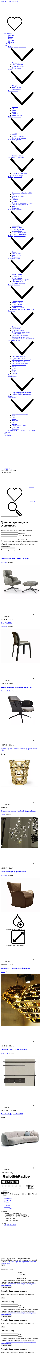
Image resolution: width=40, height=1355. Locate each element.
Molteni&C (4, 562)
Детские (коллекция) (18, 358)
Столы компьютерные (19, 232)
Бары (13, 194)
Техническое (16, 328)
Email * (20, 1336)
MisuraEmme (5, 1053)
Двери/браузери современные (21, 394)
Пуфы (14, 112)
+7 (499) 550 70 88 (6, 469)
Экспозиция (8, 1200)
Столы (14, 368)
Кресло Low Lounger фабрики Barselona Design (16, 687)
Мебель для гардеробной (16, 157)
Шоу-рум (11, 42)
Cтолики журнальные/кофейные (22, 203)
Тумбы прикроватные (19, 138)
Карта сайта (8, 1208)
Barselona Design (6, 691)
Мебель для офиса (14, 258)
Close (3, 1265)
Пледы (14, 417)
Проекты (7, 434)
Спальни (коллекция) (18, 361)
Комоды (14, 133)
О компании (8, 33)
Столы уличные (17, 304)
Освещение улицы (18, 330)
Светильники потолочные (20, 337)
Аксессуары (12, 398)
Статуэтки (15, 429)
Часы (13, 415)
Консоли (14, 206)
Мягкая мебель (13, 91)
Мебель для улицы (14, 285)
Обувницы (15, 427)
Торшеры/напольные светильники (23, 339)
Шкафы (14, 373)
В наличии (7, 43)
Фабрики (7, 432)
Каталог (7, 45)
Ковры (10, 375)
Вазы (13, 422)
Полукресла (15, 63)
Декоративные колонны (19, 425)
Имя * (20, 1272)
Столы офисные (17, 276)
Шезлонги (15, 113)
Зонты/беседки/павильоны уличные (23, 309)
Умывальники (16, 253)
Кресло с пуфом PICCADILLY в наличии (15, 558)
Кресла (14, 110)
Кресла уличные (17, 302)
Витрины (15, 198)
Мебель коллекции (14, 340)
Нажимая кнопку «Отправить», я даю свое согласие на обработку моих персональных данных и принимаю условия (19, 1283)
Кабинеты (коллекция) (19, 365)
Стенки (14, 201)
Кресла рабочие (17, 227)
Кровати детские (17, 156)
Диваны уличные (17, 301)
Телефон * (21, 1274)
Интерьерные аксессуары (20, 414)
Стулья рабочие (17, 231)
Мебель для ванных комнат (16, 236)
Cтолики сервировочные (20, 204)
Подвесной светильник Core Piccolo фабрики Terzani (18, 811)
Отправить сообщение (7, 548)
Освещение (11, 311)
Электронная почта (24, 535)
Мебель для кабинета (15, 210)
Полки (14, 419)
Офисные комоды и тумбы (20, 280)
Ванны (14, 252)
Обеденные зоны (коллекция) (21, 360)
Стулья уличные (17, 306)
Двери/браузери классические (21, 392)
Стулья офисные (17, 278)
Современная (16, 257)
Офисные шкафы (17, 281)
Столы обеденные (17, 64)
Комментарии (21, 1278)
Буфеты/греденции (18, 196)
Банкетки (15, 107)
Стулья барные (16, 68)
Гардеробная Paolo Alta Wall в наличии (14, 1049)
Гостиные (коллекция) (19, 356)
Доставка (11, 40)
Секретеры (15, 208)
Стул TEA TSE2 (6, 623)
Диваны (14, 108)
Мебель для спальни (14, 117)
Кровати (14, 134)
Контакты (7, 435)
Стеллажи (15, 199)
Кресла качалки (17, 115)
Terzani (3, 815)
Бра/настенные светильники (21, 332)
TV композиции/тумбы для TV (22, 193)
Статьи (10, 37)
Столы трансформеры (19, 234)
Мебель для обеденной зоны (17, 47)
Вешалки (15, 420)
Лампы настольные (18, 333)
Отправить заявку (6, 1287)
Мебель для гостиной (15, 177)
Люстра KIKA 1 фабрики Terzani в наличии (15, 968)
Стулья (14, 370)
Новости (11, 35)
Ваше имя (21, 533)
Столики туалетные (18, 136)
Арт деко (15, 86)
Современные (16, 89)
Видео (10, 38)
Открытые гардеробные (19, 173)
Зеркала (10, 396)
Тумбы (14, 371)
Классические (16, 87)
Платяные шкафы (17, 175)
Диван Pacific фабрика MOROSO (12, 1114)
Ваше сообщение (22, 539)
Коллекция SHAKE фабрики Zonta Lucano (21, 430)
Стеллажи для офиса (18, 283)
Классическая (16, 255)
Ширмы (14, 424)
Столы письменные (18, 229)
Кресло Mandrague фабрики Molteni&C (14, 871)
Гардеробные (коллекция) (20, 363)
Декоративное (16, 327)
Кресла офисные (17, 274)
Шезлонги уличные (18, 307)
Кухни (10, 69)
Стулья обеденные (18, 66)
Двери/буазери (12, 376)
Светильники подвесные (20, 335)
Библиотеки (16, 226)
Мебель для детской (14, 139)
